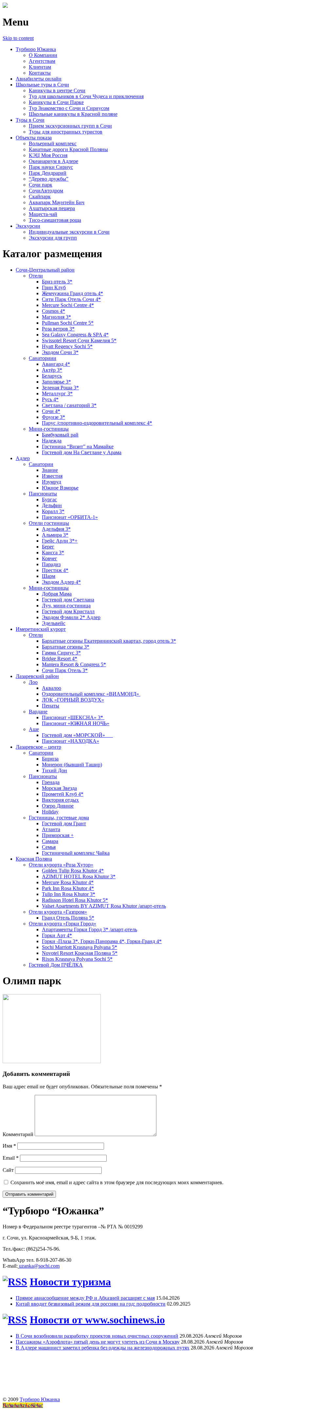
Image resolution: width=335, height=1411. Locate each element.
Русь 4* (50, 399)
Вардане (38, 711)
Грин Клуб (54, 287)
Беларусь (52, 376)
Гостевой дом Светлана (68, 599)
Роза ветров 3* (58, 328)
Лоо (33, 682)
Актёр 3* (52, 370)
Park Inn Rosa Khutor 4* (68, 888)
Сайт (8, 1170)
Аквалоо (51, 688)
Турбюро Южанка (36, 49)
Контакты (40, 73)
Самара (50, 841)
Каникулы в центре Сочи (57, 90)
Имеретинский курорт (41, 629)
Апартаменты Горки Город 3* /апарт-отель (89, 929)
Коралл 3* (53, 511)
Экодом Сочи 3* (60, 352)
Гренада (51, 782)
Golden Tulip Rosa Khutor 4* (73, 870)
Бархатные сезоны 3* (65, 647)
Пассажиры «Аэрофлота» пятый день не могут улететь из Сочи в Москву (98, 1342)
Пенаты (50, 705)
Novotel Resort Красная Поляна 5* (79, 953)
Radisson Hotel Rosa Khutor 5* (75, 900)
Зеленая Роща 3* (60, 387)
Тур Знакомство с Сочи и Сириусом (69, 108)
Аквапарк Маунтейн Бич (56, 202)
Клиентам (40, 67)
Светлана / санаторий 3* (69, 405)
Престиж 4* (55, 570)
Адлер (23, 458)
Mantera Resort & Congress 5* (74, 664)
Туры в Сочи (30, 120)
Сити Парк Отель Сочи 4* (71, 299)
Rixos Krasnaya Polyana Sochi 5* (77, 959)
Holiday (50, 811)
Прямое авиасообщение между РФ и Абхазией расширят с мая (85, 1298)
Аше (34, 729)
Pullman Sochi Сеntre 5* (68, 323)
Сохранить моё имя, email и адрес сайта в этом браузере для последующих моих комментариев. (116, 1182)
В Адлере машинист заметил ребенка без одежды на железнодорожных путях (102, 1347)
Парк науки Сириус (51, 167)
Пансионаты (43, 493)
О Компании (43, 55)
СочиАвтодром (46, 190)
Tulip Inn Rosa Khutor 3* (68, 894)
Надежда (52, 440)
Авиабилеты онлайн (39, 78)
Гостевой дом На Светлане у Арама (81, 452)
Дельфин (52, 505)
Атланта (51, 829)
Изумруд (51, 482)
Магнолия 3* (56, 317)
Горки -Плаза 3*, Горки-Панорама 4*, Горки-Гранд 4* (102, 941)
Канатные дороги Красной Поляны (68, 149)
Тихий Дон (54, 770)
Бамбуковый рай (60, 435)
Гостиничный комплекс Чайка (76, 853)
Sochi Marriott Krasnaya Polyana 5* (79, 947)
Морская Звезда (59, 788)
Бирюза (50, 758)
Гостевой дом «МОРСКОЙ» (77, 735)
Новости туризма (70, 1282)
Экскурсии (28, 226)
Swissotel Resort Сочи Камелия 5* (79, 340)
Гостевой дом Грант (64, 823)
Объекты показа (34, 137)
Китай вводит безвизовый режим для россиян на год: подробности (91, 1304)
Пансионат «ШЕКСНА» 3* (73, 717)
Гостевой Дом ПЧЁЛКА (56, 965)
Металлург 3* (57, 393)
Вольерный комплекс (53, 143)
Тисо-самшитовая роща (55, 220)
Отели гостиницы (49, 523)
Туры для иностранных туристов (65, 131)
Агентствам (42, 61)
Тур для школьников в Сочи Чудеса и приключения (86, 96)
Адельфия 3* (56, 529)
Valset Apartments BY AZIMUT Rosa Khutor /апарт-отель (104, 906)
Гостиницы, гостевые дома (59, 817)
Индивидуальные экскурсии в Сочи (69, 232)
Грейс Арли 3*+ (60, 541)
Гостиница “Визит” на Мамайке (78, 446)
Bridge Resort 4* (59, 658)
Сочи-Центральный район (45, 270)
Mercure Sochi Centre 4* (68, 305)
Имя (9, 1146)
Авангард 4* (56, 364)
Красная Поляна (34, 859)
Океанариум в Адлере (53, 161)
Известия (52, 476)
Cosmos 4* (53, 311)
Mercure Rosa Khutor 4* (68, 882)
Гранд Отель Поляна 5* (68, 917)
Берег (48, 546)
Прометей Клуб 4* (62, 794)
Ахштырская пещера (52, 208)
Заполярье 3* (56, 381)
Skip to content (18, 38)
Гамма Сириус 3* (61, 652)
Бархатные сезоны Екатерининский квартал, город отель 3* (109, 641)
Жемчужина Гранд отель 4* (72, 293)
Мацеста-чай (43, 214)
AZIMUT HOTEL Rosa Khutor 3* (78, 876)
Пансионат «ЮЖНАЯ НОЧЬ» (75, 723)
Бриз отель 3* (57, 281)
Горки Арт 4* (57, 935)
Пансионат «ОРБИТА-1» (70, 517)
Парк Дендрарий (47, 173)
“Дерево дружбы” (48, 179)
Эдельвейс (53, 623)
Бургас (49, 499)
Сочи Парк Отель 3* (65, 670)
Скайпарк (40, 196)
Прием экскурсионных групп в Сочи (70, 126)
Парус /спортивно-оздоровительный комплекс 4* (97, 423)
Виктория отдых (60, 800)
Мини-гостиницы (49, 429)
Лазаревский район (37, 676)
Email (11, 1158)
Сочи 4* (51, 411)
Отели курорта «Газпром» (58, 912)
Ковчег (49, 558)
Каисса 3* (53, 552)
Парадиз (51, 564)
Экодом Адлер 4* (61, 582)
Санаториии (42, 358)
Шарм (48, 576)
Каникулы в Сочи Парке (56, 102)
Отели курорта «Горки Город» (62, 923)
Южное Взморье (60, 488)
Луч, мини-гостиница (66, 605)
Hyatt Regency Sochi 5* (67, 346)
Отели (36, 275)
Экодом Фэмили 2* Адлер (71, 617)
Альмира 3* (55, 535)
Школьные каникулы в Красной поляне (73, 114)
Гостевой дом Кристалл (68, 611)
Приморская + (58, 835)
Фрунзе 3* (53, 417)
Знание (50, 470)
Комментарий (18, 1134)
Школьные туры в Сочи (42, 84)
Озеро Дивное (58, 806)
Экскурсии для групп (53, 238)
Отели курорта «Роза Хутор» (61, 864)
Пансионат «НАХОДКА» (70, 741)
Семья (49, 847)
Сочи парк (40, 185)
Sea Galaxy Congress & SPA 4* (75, 334)
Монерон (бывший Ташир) (72, 764)
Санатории (41, 464)
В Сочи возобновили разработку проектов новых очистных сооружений (97, 1336)
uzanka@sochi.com (39, 1266)
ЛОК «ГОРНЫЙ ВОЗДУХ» (73, 700)
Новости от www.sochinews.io (97, 1320)
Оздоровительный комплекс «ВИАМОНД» (91, 694)
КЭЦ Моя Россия (48, 155)
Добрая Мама (57, 594)
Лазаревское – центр (38, 747)
